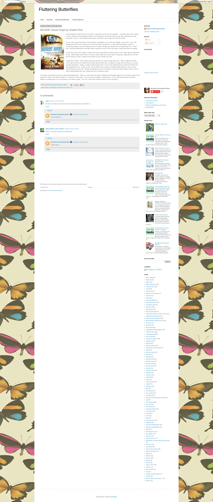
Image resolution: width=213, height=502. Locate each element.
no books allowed (151, 409)
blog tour (148, 307)
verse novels (150, 469)
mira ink (148, 404)
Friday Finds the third (161, 215)
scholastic (149, 446)
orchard (148, 413)
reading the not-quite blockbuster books (158, 440)
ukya (147, 462)
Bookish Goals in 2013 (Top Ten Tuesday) (162, 228)
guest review (150, 366)
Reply (47, 106)
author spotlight (150, 300)
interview (148, 386)
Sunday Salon (150, 286)
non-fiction (149, 411)
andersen (149, 295)
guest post (149, 363)
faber (147, 350)
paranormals (150, 420)
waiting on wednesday (152, 474)
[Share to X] (79, 85)
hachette (148, 368)
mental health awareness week (155, 397)
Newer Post (44, 187)
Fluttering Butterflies (58, 9)
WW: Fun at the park (161, 124)
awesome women (151, 302)
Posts (148, 40)
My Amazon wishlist (152, 100)
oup (147, 418)
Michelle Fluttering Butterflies (60, 114)
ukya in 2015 (150, 465)
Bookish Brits (150, 107)
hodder (148, 377)
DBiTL (148, 282)
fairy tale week (150, 352)
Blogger (114, 497)
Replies (49, 110)
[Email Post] (71, 84)
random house (61, 87)
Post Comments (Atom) (55, 190)
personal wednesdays (152, 424)
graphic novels (150, 361)
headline (148, 372)
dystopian (149, 341)
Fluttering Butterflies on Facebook (156, 105)
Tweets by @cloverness (151, 73)
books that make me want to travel (156, 314)
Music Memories (151, 284)
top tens (148, 458)
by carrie (148, 323)
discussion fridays (151, 339)
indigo (148, 384)
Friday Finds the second (162, 148)
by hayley (149, 325)
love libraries (150, 391)
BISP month (149, 277)
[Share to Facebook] (81, 85)
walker (148, 476)
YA (71, 87)
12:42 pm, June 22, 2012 (80, 114)
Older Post (136, 187)
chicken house (150, 332)
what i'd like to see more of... (154, 478)
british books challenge (153, 318)
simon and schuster (152, 449)
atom (147, 298)
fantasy (148, 354)
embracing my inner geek (153, 348)
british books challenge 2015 (154, 320)
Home (42, 20)
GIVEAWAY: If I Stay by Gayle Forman (162, 160)
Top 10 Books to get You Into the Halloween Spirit (162, 187)
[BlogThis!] (77, 85)
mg (147, 400)
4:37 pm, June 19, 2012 (57, 101)
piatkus (148, 429)
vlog (147, 471)
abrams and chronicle (152, 293)
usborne (148, 467)
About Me (50, 20)
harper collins (150, 370)
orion (147, 416)
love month (149, 393)
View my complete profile (151, 31)
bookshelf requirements (153, 316)
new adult (149, 406)
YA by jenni (149, 291)
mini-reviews (150, 402)
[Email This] (75, 85)
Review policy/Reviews (62, 20)
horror (148, 379)
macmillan (149, 395)
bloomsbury (149, 309)
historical (148, 375)
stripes (148, 453)
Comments (150, 43)
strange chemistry (151, 451)
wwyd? (148, 480)
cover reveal (149, 336)
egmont (148, 343)
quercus (148, 436)
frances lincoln (150, 359)
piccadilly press (150, 431)
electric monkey (150, 345)
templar (148, 456)
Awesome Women (77, 20)
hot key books (150, 382)
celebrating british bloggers (154, 329)
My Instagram (150, 103)
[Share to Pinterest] (83, 85)
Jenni (47, 101)
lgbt (147, 388)
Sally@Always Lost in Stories (54, 129)
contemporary (53, 87)
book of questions (151, 311)
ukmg (147, 460)
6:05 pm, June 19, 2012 (72, 129)
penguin (148, 422)
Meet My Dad (159, 173)
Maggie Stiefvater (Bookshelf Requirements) (163, 202)
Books (47, 87)
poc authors (149, 434)
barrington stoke (151, 305)
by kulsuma (149, 327)
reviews (68, 87)
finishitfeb (149, 357)
